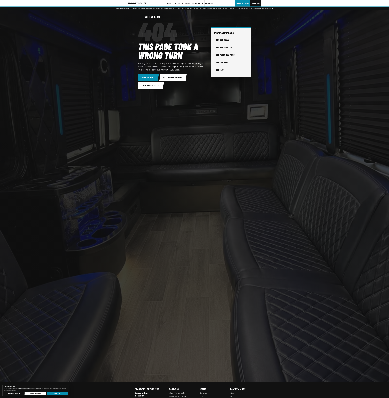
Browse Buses (222, 40)
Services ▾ (179, 3)
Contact (220, 70)
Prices (187, 3)
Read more (270, 8)
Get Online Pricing (243, 3)
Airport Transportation (177, 393)
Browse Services (224, 47)
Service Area (222, 62)
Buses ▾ (170, 3)
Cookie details (12, 390)
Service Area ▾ (197, 3)
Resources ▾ (210, 3)
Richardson (204, 393)
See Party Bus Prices (226, 55)
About (232, 393)
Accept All (57, 393)
